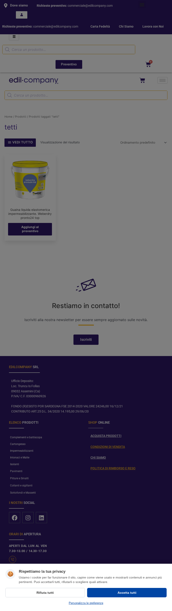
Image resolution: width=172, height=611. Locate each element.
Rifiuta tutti (45, 592)
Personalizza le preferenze (86, 603)
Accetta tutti (127, 592)
